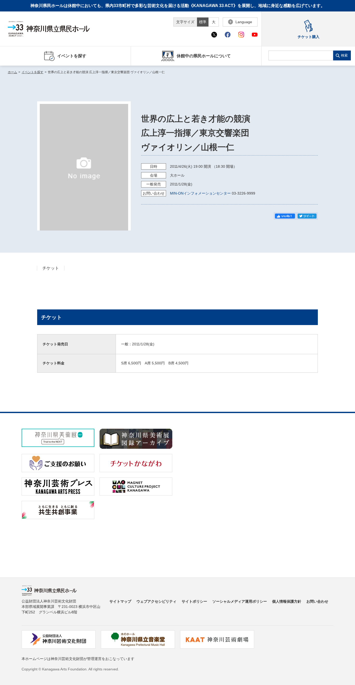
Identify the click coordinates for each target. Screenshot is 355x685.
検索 (344, 55)
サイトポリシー (194, 601)
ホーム (12, 72)
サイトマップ (120, 601)
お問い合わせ (317, 601)
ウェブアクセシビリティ (156, 601)
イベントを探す (32, 72)
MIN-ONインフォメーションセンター (200, 193)
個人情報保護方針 (286, 601)
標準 (202, 22)
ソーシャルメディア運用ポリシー (239, 601)
